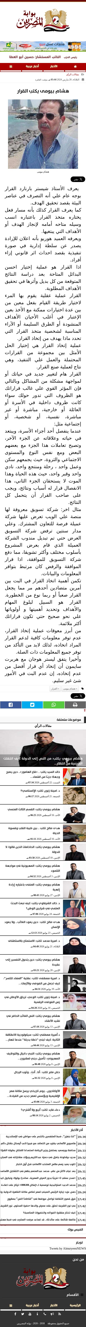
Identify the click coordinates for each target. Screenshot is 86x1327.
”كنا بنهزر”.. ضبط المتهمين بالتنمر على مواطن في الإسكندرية (41, 1136)
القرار (54, 688)
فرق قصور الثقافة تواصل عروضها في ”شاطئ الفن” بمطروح (41, 1199)
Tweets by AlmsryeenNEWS (67, 1248)
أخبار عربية (32, 66)
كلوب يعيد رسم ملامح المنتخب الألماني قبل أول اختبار (46, 1164)
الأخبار (53, 66)
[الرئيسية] (75, 67)
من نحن (78, 1259)
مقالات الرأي (72, 74)
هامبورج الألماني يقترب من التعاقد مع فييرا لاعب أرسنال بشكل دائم (38, 1143)
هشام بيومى (69, 688)
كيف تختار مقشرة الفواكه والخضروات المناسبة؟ (49, 1213)
